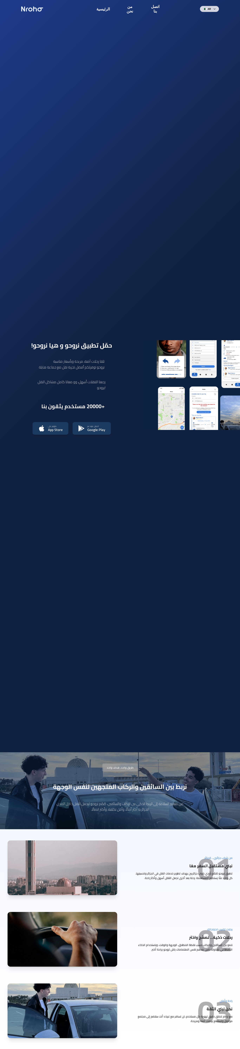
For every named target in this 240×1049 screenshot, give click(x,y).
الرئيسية (103, 9)
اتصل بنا (155, 8)
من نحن (130, 8)
